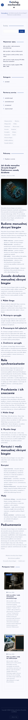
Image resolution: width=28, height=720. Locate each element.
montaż (7, 129)
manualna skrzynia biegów (10, 561)
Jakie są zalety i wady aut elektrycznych (12, 51)
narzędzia (7, 132)
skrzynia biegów (8, 137)
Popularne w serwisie (10, 159)
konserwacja (16, 126)
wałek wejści (22, 561)
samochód (7, 134)
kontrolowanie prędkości (14, 558)
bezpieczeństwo (8, 121)
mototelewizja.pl (9, 98)
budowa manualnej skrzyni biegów (14, 555)
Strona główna (4, 13)
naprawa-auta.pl (8, 108)
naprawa (14, 129)
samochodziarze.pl (9, 101)
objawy (14, 132)
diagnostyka (8, 123)
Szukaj (5, 26)
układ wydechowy (9, 140)
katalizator (7, 126)
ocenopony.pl (8, 105)
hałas (15, 123)
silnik (14, 134)
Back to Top (14, 717)
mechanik (7, 81)
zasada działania (9, 143)
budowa (17, 121)
